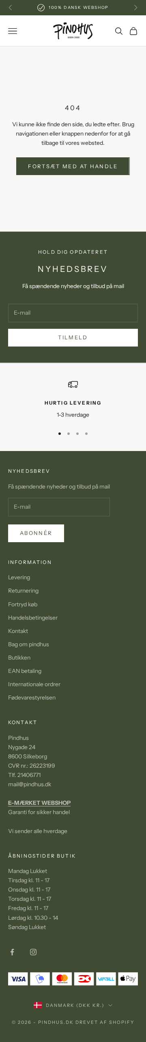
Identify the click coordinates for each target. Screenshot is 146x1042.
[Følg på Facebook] (12, 952)
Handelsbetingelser (33, 617)
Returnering (23, 590)
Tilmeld (73, 337)
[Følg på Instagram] (33, 952)
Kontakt (18, 631)
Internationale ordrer (34, 684)
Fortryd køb (22, 604)
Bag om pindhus (28, 644)
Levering (19, 577)
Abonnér (36, 533)
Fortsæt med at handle (73, 166)
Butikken (19, 657)
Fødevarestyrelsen (32, 697)
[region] (73, 400)
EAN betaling (24, 670)
